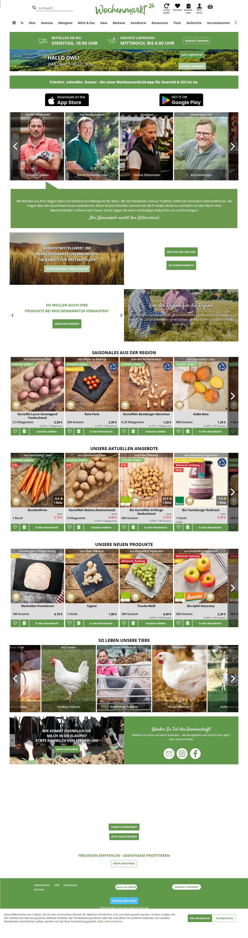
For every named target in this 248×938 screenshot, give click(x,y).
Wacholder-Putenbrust (37, 606)
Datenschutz (42, 885)
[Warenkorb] (210, 6)
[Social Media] (181, 733)
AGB (56, 885)
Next (232, 678)
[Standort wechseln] (181, 60)
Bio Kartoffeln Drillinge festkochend (146, 512)
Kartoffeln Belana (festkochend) (92, 510)
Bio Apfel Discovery (201, 606)
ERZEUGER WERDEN (67, 324)
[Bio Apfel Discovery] (200, 578)
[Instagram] (182, 752)
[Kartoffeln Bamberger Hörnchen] (146, 386)
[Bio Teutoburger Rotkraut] (200, 482)
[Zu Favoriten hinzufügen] (15, 431)
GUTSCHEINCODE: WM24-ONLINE (67, 268)
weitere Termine (197, 41)
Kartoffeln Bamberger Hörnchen (146, 414)
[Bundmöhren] (37, 482)
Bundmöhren (37, 510)
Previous (15, 678)
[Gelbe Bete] (200, 386)
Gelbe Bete (201, 414)
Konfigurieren (224, 918)
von (37, 359)
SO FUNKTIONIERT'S (181, 265)
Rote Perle (92, 414)
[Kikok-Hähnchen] (179, 678)
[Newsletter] (171, 752)
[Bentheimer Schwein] (124, 678)
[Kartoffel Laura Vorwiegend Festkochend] (37, 386)
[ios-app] (67, 101)
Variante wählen (46, 431)
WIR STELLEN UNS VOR (181, 252)
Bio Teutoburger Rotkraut (200, 510)
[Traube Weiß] (146, 578)
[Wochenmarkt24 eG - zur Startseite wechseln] (125, 9)
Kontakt (39, 889)
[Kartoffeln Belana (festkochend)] (92, 482)
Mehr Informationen (110, 921)
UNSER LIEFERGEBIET (124, 827)
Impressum (70, 885)
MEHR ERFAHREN (67, 749)
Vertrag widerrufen (124, 900)
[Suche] (34, 7)
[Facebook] (193, 754)
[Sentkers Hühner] (68, 678)
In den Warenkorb (101, 431)
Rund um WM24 (126, 887)
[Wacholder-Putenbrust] (37, 578)
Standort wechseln (186, 887)
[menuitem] (210, 6)
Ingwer (92, 606)
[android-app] (181, 101)
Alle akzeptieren (200, 918)
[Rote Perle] (92, 386)
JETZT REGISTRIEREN (124, 836)
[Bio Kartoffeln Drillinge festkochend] (146, 482)
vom (146, 359)
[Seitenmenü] (14, 23)
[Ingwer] (92, 578)
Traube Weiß (146, 606)
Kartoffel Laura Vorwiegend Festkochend (37, 416)
